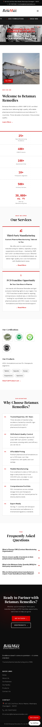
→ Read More (21, 265)
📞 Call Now (34, 723)
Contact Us (6, 691)
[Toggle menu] (38, 11)
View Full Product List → (11, 381)
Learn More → (7, 122)
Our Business (7, 682)
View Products (20, 625)
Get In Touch (20, 618)
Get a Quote (34, 717)
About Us (5, 678)
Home (4, 675)
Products (5, 688)
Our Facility (6, 685)
